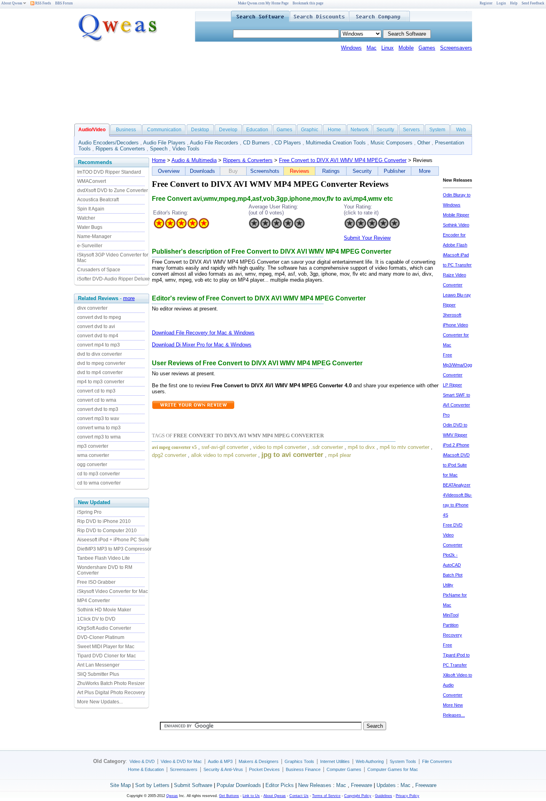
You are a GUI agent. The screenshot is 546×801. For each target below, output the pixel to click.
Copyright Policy (357, 796)
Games (426, 48)
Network (360, 129)
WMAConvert (91, 181)
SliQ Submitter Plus (98, 674)
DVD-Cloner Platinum (100, 637)
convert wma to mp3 (99, 428)
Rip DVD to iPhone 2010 (104, 521)
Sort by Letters (152, 785)
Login (501, 3)
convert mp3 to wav (98, 418)
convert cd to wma (96, 400)
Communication (164, 129)
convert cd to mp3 (96, 391)
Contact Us (299, 796)
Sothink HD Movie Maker (104, 610)
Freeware (361, 785)
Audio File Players (164, 143)
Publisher (394, 171)
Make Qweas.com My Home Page (263, 3)
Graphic (309, 129)
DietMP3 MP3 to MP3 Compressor (114, 549)
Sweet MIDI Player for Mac (105, 646)
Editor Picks (279, 785)
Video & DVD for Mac (181, 761)
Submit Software (193, 785)
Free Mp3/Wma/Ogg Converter (457, 364)
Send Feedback (533, 3)
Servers (411, 129)
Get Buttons (229, 796)
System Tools (403, 761)
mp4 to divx (361, 447)
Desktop (200, 129)
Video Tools (185, 149)
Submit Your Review (367, 238)
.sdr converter (327, 447)
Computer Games (344, 769)
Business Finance (303, 769)
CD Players (288, 143)
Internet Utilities (335, 761)
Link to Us (251, 796)
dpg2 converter (169, 455)
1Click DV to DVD (96, 619)
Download (164, 333)
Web (461, 129)
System (437, 129)
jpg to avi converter (292, 455)
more (129, 298)
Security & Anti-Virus (223, 769)
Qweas (172, 796)
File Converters (437, 761)
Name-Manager (94, 236)
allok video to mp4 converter (224, 455)
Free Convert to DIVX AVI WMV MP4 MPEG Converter (343, 160)
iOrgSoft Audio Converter (104, 628)
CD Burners (256, 143)
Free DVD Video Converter (452, 535)
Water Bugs (89, 227)
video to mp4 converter (279, 447)
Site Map (120, 785)
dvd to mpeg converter (101, 363)
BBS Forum (64, 3)
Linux (387, 48)
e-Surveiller (89, 245)
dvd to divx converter (99, 354)
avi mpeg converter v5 (174, 447)
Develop (228, 129)
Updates (386, 785)
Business (126, 129)
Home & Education (146, 769)
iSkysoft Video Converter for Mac (112, 591)
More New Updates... (100, 702)
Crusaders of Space (98, 269)
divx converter (92, 308)
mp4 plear (339, 455)
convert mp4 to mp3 (98, 345)
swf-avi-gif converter (224, 447)
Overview (168, 171)
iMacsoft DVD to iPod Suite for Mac (456, 465)
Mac (372, 48)
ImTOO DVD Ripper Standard (109, 172)
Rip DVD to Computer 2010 (107, 530)
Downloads (202, 171)
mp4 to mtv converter (404, 447)
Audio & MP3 (220, 761)
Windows (351, 48)
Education (257, 129)
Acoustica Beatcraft (98, 199)
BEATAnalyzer (456, 485)
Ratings (331, 171)
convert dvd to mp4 (97, 335)
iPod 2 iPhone (456, 445)
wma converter (93, 455)
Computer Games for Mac (392, 769)
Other (423, 143)
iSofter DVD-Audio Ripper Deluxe (113, 279)
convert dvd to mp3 (97, 409)
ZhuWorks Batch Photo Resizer (111, 683)
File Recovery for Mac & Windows (215, 333)
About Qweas (11, 3)
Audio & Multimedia (194, 160)
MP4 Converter (93, 600)
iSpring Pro (89, 512)
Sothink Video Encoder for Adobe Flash (456, 234)
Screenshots (264, 171)
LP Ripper (452, 384)
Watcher (86, 218)
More (424, 171)
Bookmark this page (308, 3)
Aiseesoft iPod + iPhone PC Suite (113, 540)
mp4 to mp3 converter (100, 381)
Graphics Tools (299, 761)
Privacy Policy (407, 796)
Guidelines (383, 796)
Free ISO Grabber (96, 582)
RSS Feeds (42, 3)
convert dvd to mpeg (99, 317)
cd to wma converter (99, 483)
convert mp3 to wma (99, 437)
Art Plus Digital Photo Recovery (111, 692)
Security (385, 129)
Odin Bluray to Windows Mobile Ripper (456, 204)
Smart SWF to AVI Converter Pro (456, 404)
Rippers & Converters (120, 149)
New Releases (314, 785)
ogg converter (92, 464)
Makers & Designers (259, 761)
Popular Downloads (239, 785)
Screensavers (456, 48)
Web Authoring (370, 761)
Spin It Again (90, 209)
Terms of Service (326, 796)
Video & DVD (142, 761)
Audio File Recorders (214, 143)
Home (334, 129)
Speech (158, 149)
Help (514, 3)
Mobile (406, 48)
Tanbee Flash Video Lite (103, 558)
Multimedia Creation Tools (336, 143)
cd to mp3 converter (98, 474)
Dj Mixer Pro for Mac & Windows (213, 345)
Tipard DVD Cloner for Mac (106, 656)
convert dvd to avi (96, 326)
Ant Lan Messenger (98, 665)
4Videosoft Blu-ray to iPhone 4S (457, 505)
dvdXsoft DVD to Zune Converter (112, 190)
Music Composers (391, 143)
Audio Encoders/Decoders (108, 143)
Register (486, 3)
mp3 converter (92, 446)
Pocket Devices (264, 769)
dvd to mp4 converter (100, 372)
